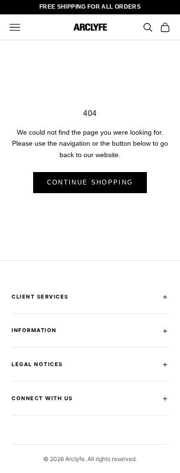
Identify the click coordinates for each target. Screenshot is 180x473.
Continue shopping (90, 182)
